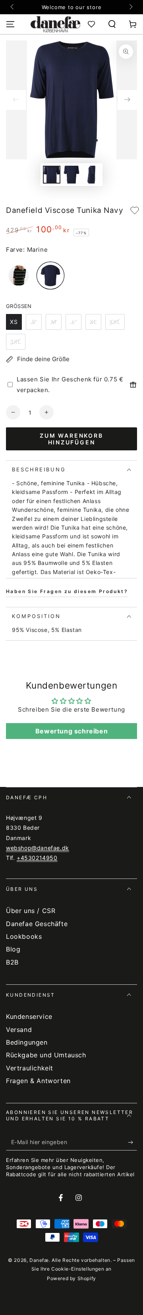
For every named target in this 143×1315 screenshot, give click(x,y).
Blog (13, 949)
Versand (19, 1030)
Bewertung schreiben (71, 731)
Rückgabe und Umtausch (46, 1055)
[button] (112, 24)
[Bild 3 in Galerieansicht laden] (91, 175)
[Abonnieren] (132, 1142)
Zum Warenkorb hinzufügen (71, 439)
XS (14, 321)
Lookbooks (24, 936)
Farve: (15, 249)
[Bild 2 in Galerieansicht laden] (71, 175)
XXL (115, 321)
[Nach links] (12, 7)
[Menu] (10, 24)
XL (93, 321)
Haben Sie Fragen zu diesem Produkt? (67, 591)
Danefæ (39, 1260)
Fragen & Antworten (38, 1081)
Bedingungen (27, 1042)
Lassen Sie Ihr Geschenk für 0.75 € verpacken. (70, 384)
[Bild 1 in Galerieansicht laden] (51, 175)
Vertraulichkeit (29, 1068)
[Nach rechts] (130, 7)
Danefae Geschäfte (37, 924)
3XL (15, 341)
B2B (12, 962)
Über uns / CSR (30, 911)
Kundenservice (29, 1016)
